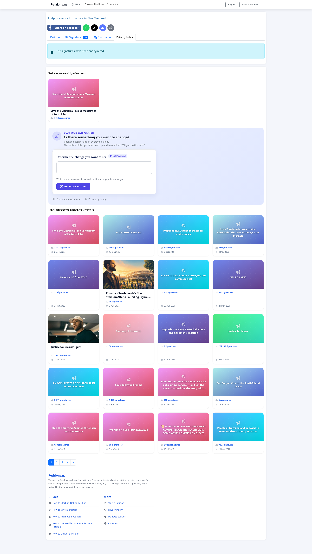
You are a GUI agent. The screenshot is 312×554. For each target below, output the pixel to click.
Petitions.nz (59, 4)
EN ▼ (78, 4)
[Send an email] (102, 27)
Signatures (78, 37)
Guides (53, 497)
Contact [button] (111, 4)
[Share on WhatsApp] (86, 27)
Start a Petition (250, 4)
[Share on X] (94, 27)
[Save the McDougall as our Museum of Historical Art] (73, 100)
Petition (55, 37)
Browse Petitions (94, 4)
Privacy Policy (124, 37)
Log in (231, 4)
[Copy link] (110, 27)
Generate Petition (75, 186)
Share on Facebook (67, 28)
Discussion (104, 37)
